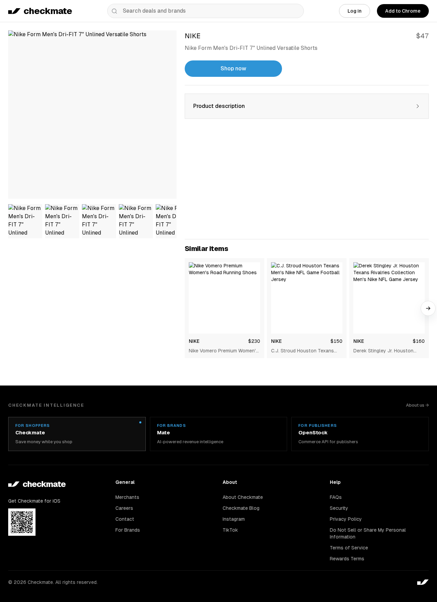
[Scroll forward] (428, 308)
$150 (336, 341)
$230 (254, 341)
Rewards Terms (347, 558)
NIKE (194, 341)
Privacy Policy (346, 519)
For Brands (127, 530)
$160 (419, 341)
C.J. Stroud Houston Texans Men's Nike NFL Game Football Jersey (305, 351)
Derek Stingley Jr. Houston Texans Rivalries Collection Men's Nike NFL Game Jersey (385, 351)
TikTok (230, 530)
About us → (417, 405)
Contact (124, 519)
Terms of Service (349, 547)
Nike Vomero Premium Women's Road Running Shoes (223, 351)
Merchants (127, 497)
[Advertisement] (307, 183)
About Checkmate (243, 497)
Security (339, 508)
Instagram (234, 519)
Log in (355, 11)
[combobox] (205, 11)
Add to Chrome (403, 11)
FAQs (336, 497)
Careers (124, 508)
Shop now (233, 68)
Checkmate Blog (241, 508)
